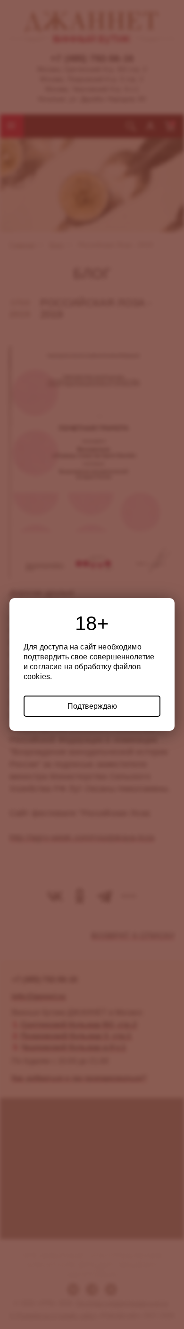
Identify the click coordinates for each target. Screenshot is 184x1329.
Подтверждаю (92, 706)
